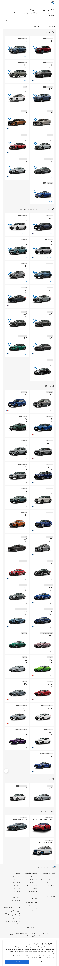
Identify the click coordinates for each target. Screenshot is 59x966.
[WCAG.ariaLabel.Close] (11, 767)
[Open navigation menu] (6, 3)
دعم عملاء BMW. (17, 769)
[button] (55, 26)
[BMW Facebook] (37, 928)
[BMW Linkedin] (25, 928)
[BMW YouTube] (28, 928)
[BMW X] (34, 928)
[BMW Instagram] (31, 928)
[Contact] (6, 771)
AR (11, 934)
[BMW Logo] (53, 3)
